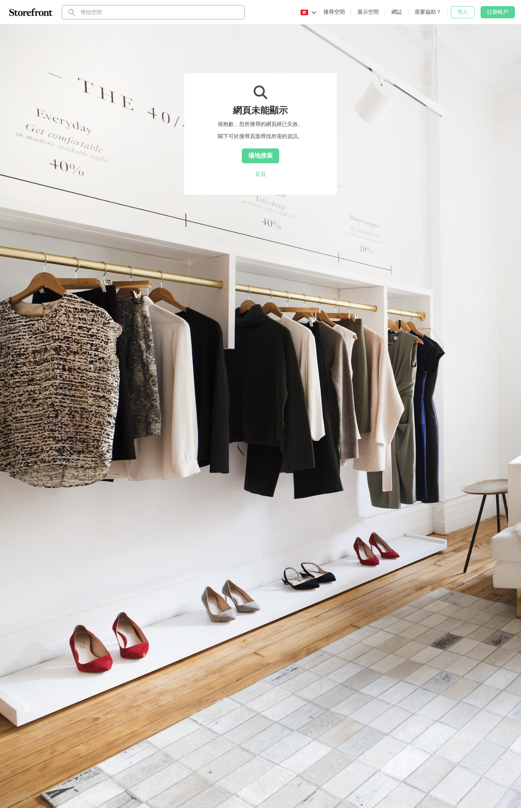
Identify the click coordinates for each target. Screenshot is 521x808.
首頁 (260, 174)
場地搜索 (260, 155)
